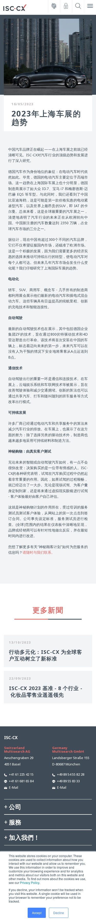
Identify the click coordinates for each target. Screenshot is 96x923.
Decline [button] (58, 912)
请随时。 (39, 552)
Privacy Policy (29, 882)
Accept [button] (36, 912)
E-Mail (13, 787)
